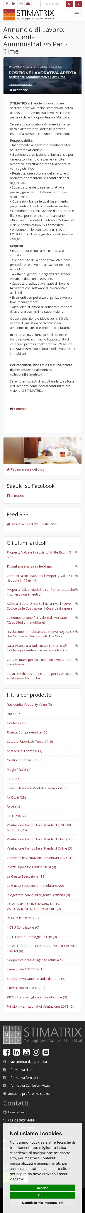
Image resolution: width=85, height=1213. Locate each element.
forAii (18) (14, 806)
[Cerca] (69, 4)
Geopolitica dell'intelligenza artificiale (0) (36, 960)
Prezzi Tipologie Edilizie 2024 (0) (31, 867)
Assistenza (16, 1112)
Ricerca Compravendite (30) (28, 732)
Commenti (21, 408)
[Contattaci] (28, 3)
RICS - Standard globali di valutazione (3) (37, 997)
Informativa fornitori (23, 1077)
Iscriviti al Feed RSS (24, 524)
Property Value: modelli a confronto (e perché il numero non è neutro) (41, 591)
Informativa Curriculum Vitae (29, 1085)
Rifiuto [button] (43, 1195)
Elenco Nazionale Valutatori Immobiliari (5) (38, 788)
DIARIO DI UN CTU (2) (24, 918)
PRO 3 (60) (15, 713)
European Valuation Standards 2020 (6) (36, 978)
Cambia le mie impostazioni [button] (42, 1202)
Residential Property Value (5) (29, 704)
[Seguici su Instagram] (20, 3)
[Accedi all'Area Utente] (78, 4)
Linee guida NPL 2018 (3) (26, 988)
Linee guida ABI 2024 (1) (25, 969)
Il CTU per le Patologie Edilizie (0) (32, 936)
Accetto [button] (42, 1188)
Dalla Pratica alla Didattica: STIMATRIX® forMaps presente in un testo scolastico (37, 647)
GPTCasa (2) (16, 816)
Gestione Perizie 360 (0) (25, 760)
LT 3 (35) (13, 778)
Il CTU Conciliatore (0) (23, 927)
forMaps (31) (16, 723)
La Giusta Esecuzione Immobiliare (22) (35, 885)
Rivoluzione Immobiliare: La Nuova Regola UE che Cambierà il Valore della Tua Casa (40, 633)
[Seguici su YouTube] (26, 1053)
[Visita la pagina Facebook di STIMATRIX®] (6, 3)
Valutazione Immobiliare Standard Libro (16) (39, 839)
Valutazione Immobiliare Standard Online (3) (39, 848)
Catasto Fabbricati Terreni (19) (30, 741)
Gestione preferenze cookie (29, 1093)
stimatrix (17, 495)
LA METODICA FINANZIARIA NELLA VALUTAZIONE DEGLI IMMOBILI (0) (34, 906)
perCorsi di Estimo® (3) (24, 751)
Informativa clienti (21, 1069)
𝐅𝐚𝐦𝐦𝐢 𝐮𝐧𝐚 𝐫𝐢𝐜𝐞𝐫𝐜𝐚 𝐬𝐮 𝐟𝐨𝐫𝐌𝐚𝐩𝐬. (29, 566)
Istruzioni (50, 524)
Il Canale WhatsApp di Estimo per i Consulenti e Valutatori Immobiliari (40, 675)
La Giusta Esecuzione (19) (26, 876)
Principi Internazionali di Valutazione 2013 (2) (40, 1006)
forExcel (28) (16, 797)
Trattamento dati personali (28, 1061)
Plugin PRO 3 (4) (19, 769)
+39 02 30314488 (21, 1120)
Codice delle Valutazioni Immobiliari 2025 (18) (41, 857)
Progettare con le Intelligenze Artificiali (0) (38, 895)
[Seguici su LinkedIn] (13, 3)
